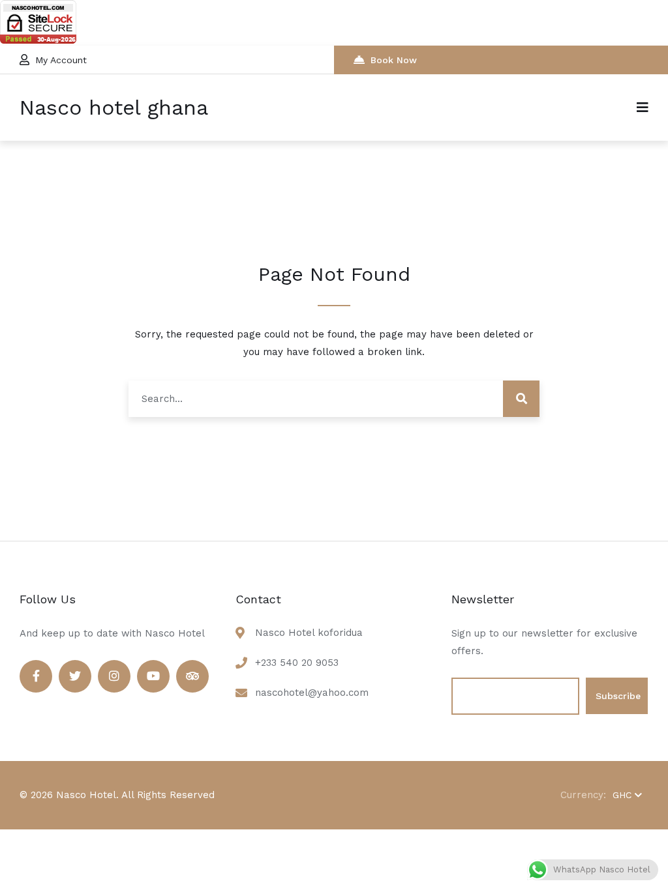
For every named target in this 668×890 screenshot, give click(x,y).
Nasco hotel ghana (114, 107)
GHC (622, 795)
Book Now (394, 60)
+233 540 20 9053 (297, 662)
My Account (61, 60)
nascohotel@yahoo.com (312, 692)
